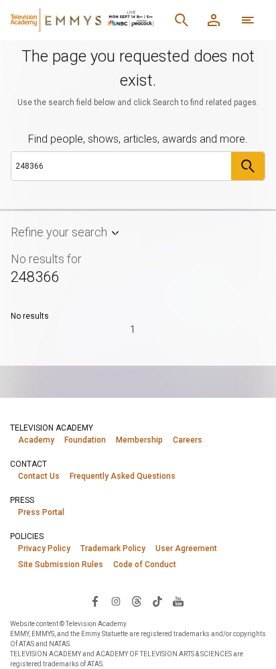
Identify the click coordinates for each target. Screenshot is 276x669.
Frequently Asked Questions (123, 476)
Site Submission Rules (60, 564)
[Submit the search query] (248, 166)
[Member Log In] (214, 20)
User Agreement (186, 548)
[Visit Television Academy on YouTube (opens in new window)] (178, 601)
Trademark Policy (112, 548)
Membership (139, 440)
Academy (36, 440)
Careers (187, 440)
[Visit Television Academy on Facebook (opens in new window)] (95, 601)
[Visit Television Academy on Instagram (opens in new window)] (116, 601)
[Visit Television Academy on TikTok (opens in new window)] (157, 601)
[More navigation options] (248, 20)
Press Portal (41, 512)
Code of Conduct (144, 564)
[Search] (181, 20)
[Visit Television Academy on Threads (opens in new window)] (136, 601)
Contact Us (39, 476)
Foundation (85, 440)
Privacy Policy (44, 548)
